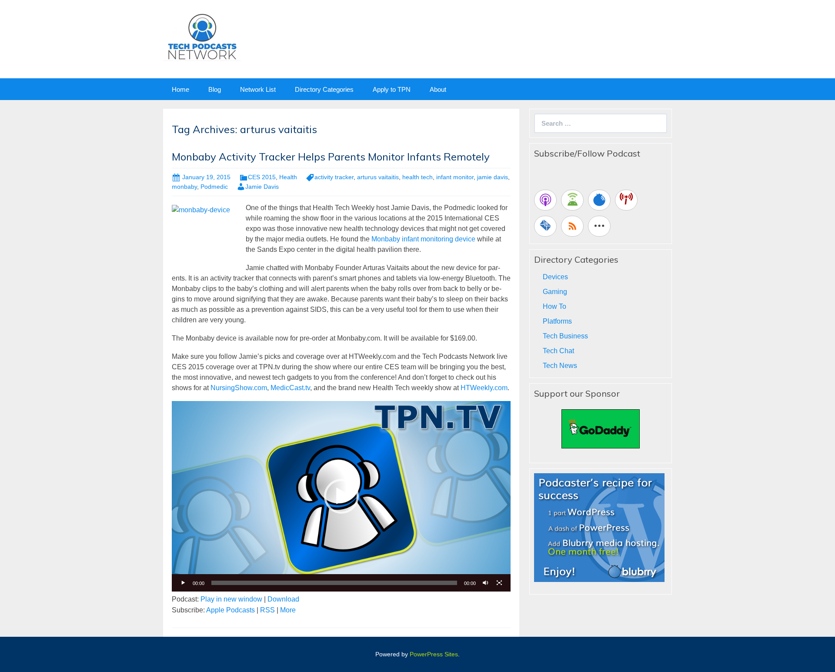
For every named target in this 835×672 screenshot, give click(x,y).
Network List (258, 89)
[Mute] (485, 582)
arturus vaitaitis (378, 177)
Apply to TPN (392, 89)
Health (288, 177)
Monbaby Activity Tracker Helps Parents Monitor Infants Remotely (331, 156)
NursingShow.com (238, 387)
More (288, 610)
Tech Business (565, 336)
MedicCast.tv (290, 387)
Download (283, 599)
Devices (555, 277)
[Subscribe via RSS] (572, 226)
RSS (267, 610)
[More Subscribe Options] (599, 226)
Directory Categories (324, 89)
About (438, 89)
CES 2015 (262, 177)
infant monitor (455, 177)
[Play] (183, 582)
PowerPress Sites (434, 654)
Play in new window (231, 599)
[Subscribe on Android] (572, 200)
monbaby (184, 186)
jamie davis (492, 177)
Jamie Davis (262, 186)
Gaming (555, 291)
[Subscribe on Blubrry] (599, 200)
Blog (214, 89)
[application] (341, 496)
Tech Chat (558, 350)
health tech (417, 177)
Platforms (557, 321)
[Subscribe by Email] (545, 226)
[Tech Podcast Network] (202, 36)
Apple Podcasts (230, 610)
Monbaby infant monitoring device (423, 239)
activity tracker (334, 177)
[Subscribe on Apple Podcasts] (545, 200)
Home (180, 89)
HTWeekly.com (484, 387)
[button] (341, 496)
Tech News (560, 365)
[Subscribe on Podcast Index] (626, 200)
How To (554, 306)
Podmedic (214, 186)
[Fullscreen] (499, 582)
